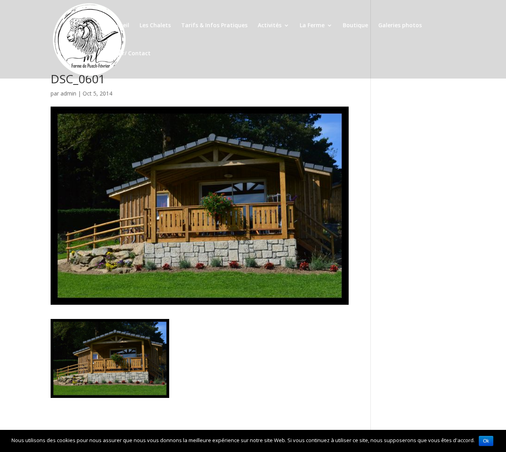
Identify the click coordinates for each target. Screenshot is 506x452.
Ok (486, 441)
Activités (269, 26)
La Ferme (312, 26)
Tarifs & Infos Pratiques (214, 26)
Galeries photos (400, 26)
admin (68, 93)
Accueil (119, 26)
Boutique (355, 26)
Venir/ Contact (130, 54)
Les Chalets (155, 26)
